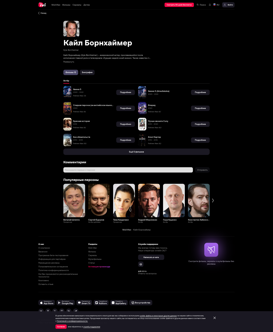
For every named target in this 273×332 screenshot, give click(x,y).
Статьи (91, 263)
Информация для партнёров (51, 259)
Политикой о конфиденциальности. (72, 321)
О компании (44, 248)
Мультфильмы (95, 259)
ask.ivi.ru (142, 271)
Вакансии (42, 252)
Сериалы (92, 255)
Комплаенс (43, 280)
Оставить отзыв (45, 284)
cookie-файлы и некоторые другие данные (158, 316)
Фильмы (92, 252)
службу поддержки (91, 327)
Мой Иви (92, 248)
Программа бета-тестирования (53, 255)
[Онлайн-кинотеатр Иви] (42, 5)
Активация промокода (99, 266)
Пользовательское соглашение (53, 266)
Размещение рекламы (49, 263)
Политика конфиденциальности (53, 270)
